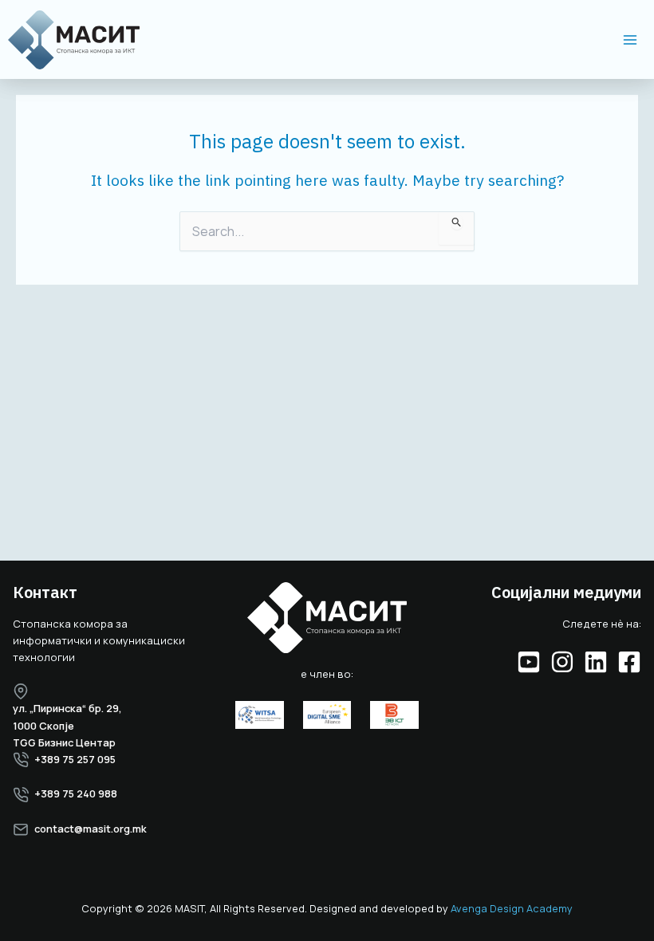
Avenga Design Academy (512, 908)
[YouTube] (529, 662)
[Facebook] (629, 662)
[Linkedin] (596, 662)
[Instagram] (562, 662)
